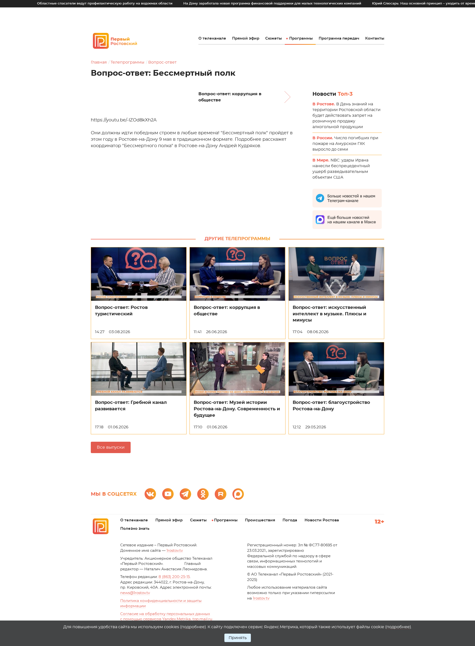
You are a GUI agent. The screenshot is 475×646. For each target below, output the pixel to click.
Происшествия (260, 520)
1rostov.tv (174, 551)
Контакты (374, 38)
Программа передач (339, 38)
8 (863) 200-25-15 (174, 577)
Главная (99, 62)
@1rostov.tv (135, 593)
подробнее (193, 627)
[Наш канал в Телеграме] (185, 494)
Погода (290, 520)
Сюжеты (273, 38)
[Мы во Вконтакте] (150, 494)
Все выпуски (111, 447)
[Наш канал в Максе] (238, 494)
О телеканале (212, 38)
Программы (301, 38)
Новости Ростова (322, 520)
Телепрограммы (127, 62)
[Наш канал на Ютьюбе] (168, 494)
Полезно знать (134, 529)
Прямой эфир (245, 38)
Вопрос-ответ (162, 62)
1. (261, 598)
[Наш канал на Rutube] (220, 494)
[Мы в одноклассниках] (203, 494)
